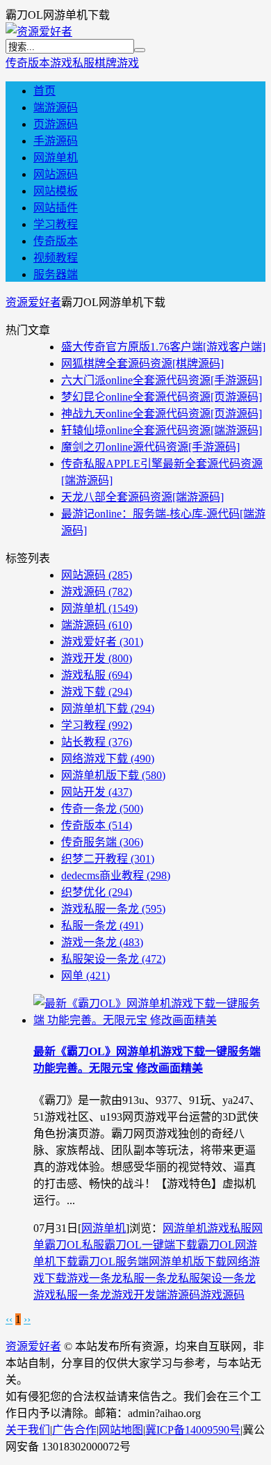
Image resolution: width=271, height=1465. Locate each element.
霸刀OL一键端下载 (150, 1245)
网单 (85, 976)
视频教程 (55, 258)
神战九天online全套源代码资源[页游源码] (161, 413)
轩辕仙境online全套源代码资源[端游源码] (161, 430)
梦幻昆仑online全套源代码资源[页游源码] (161, 397)
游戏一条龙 (102, 942)
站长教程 (96, 742)
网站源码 (55, 174)
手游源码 (55, 141)
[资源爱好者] (39, 32)
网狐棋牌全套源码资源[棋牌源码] (142, 363)
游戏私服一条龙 (113, 909)
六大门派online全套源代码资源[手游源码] (161, 380)
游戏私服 (72, 63)
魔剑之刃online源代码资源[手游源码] (150, 447)
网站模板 (55, 191)
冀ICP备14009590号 (192, 1430)
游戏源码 (96, 592)
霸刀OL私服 (74, 1245)
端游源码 (55, 107)
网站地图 (121, 1430)
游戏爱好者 (102, 642)
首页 (44, 91)
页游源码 (55, 124)
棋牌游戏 (117, 63)
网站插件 (55, 208)
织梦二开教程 (107, 859)
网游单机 (55, 157)
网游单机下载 (107, 708)
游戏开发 (96, 658)
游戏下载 (96, 692)
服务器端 (55, 274)
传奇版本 (28, 63)
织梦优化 (96, 892)
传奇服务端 (102, 842)
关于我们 (28, 1430)
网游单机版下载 (113, 775)
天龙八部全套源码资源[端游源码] (142, 497)
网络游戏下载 (107, 758)
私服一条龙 (102, 925)
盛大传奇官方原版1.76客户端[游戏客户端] (163, 347)
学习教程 (55, 224)
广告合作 (74, 1430)
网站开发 (96, 792)
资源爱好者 (33, 302)
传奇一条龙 (102, 809)
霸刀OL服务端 (113, 1261)
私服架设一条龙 (113, 959)
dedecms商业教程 (115, 875)
